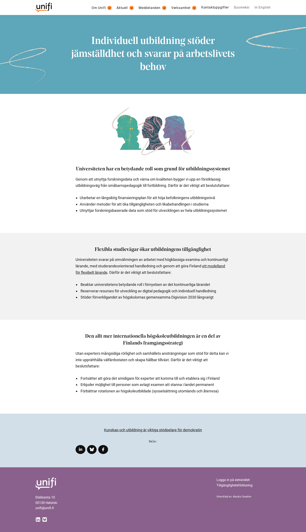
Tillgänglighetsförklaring (234, 485)
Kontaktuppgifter (215, 7)
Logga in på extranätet (233, 480)
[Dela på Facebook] (103, 449)
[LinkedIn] (37, 519)
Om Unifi (99, 8)
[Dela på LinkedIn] (80, 449)
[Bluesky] (44, 519)
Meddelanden (149, 8)
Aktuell (122, 8)
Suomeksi (242, 7)
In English (263, 7)
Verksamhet (180, 8)
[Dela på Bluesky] (92, 449)
